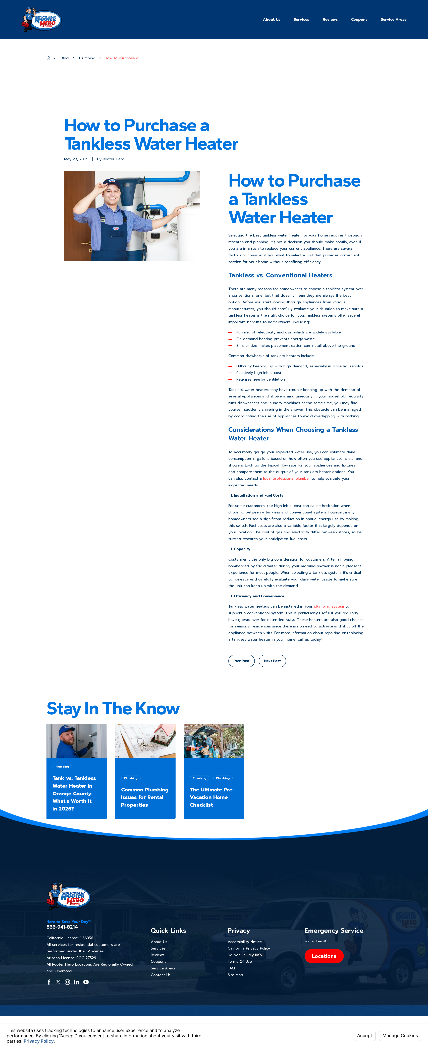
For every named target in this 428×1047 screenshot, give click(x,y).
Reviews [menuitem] (330, 19)
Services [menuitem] (301, 19)
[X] (58, 982)
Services (158, 948)
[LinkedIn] (76, 982)
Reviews (158, 955)
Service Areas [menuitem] (394, 19)
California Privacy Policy (249, 948)
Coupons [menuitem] (359, 19)
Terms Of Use (240, 961)
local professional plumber (286, 478)
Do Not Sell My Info (245, 955)
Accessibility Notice (245, 942)
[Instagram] (67, 982)
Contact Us (161, 975)
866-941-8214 (62, 927)
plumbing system (329, 606)
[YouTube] (86, 982)
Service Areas (163, 968)
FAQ (231, 968)
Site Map (235, 975)
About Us (159, 942)
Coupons (158, 961)
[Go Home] (48, 58)
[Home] (41, 19)
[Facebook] (49, 982)
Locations (324, 956)
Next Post (272, 661)
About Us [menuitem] (271, 19)
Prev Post (242, 661)
